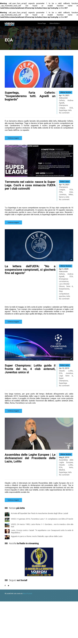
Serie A (62, 197)
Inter (71, 192)
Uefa (70, 110)
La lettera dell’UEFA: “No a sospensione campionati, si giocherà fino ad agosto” (30, 269)
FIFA (60, 192)
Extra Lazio (64, 181)
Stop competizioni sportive (64, 293)
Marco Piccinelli (27, 593)
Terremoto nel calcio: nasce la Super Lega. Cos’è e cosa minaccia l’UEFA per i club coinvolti (30, 185)
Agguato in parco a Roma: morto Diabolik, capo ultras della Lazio (36, 536)
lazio (71, 467)
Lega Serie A (66, 376)
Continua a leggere (13, 138)
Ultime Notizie (54, 23)
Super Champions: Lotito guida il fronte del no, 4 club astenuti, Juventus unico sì (30, 369)
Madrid (62, 470)
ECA (71, 108)
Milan (71, 194)
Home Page (42, 23)
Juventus (62, 194)
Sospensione (64, 289)
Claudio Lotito (66, 371)
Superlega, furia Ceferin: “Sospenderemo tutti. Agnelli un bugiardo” (30, 96)
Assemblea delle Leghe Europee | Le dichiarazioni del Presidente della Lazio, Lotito (30, 458)
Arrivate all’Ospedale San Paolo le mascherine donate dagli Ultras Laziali (39, 513)
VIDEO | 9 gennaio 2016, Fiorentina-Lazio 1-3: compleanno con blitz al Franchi (42, 519)
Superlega (63, 110)
